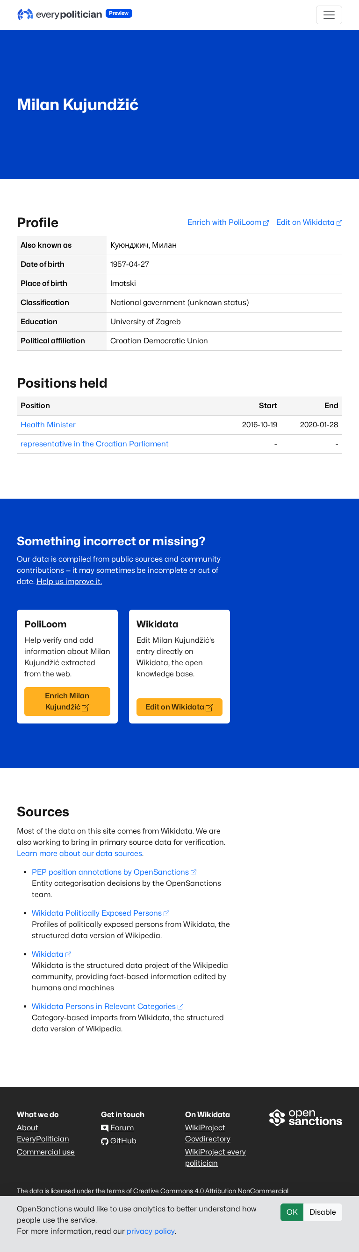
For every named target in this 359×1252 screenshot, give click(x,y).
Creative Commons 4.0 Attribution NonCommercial (210, 1191)
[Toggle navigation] (329, 15)
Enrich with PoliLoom (225, 222)
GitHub (122, 1140)
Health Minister (48, 424)
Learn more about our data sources (79, 853)
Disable (322, 1212)
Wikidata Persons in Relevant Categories (104, 1006)
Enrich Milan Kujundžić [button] (67, 701)
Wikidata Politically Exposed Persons (97, 913)
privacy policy (151, 1231)
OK (292, 1212)
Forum (121, 1127)
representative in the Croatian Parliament (95, 443)
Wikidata (48, 954)
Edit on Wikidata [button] (174, 707)
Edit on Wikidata (306, 222)
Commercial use (46, 1152)
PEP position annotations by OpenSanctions (110, 872)
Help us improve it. (69, 581)
